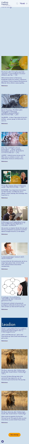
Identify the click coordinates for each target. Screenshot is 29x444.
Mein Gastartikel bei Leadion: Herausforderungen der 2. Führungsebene (13, 330)
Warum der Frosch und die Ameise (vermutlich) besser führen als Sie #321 (13, 73)
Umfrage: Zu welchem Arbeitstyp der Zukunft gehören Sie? (11, 299)
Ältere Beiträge (14, 435)
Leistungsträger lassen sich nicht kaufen (12, 258)
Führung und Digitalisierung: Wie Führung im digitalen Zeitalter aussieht (13, 223)
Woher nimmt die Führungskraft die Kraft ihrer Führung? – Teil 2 (14, 372)
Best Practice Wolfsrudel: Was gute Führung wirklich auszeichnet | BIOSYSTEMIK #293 (11, 112)
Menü (22, 3)
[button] (2, 441)
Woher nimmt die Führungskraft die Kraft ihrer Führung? (13, 413)
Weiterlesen (4, 85)
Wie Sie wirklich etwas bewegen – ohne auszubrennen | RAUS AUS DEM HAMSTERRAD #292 (12, 150)
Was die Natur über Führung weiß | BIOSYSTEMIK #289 (13, 186)
